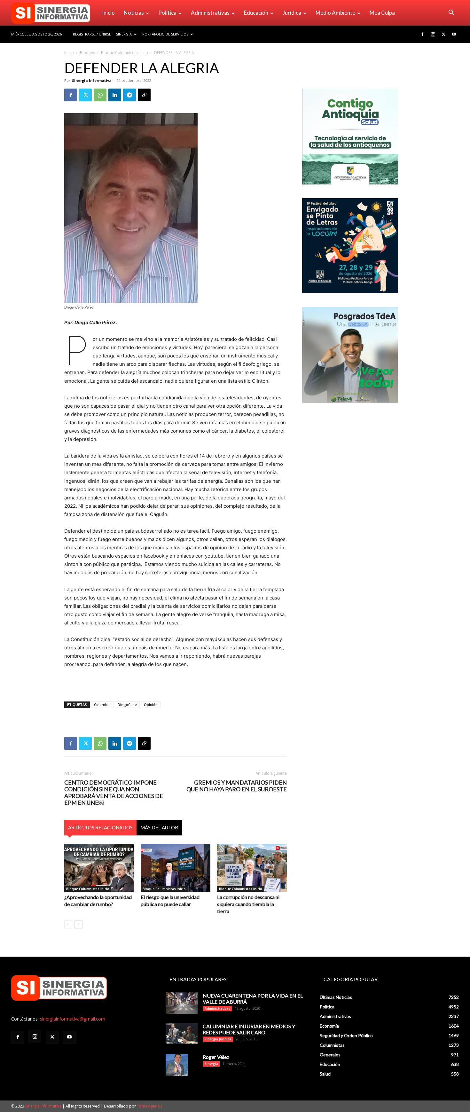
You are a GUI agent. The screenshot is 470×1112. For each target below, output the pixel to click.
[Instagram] (433, 34)
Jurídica (292, 12)
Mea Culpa (382, 12)
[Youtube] (454, 34)
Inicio (108, 12)
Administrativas (210, 12)
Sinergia (124, 34)
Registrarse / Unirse (92, 34)
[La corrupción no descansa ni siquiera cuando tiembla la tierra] (252, 868)
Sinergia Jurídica (218, 1039)
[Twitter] (443, 34)
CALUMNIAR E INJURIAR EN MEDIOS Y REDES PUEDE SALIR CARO (249, 1029)
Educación (256, 12)
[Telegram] (129, 95)
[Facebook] (422, 34)
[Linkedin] (114, 95)
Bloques (87, 52)
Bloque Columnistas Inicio (124, 52)
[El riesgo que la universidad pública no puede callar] (175, 868)
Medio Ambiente (335, 12)
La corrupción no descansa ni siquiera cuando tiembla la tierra (248, 904)
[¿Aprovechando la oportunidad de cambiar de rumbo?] (99, 868)
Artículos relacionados (100, 827)
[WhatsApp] (100, 95)
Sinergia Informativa (92, 80)
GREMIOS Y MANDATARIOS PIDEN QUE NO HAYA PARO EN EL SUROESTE (236, 786)
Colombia (102, 704)
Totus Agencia (149, 1106)
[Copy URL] (144, 95)
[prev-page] (68, 924)
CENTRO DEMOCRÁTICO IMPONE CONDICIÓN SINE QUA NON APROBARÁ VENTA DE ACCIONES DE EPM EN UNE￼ (113, 792)
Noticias (134, 12)
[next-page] (78, 924)
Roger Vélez (216, 1057)
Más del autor (159, 827)
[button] (451, 13)
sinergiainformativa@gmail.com (72, 1019)
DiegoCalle (127, 704)
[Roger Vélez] (177, 1065)
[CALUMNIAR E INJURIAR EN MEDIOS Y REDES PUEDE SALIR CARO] (182, 1033)
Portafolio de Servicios (165, 34)
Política (167, 12)
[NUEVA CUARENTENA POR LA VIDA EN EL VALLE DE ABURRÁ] (182, 1003)
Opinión (151, 704)
